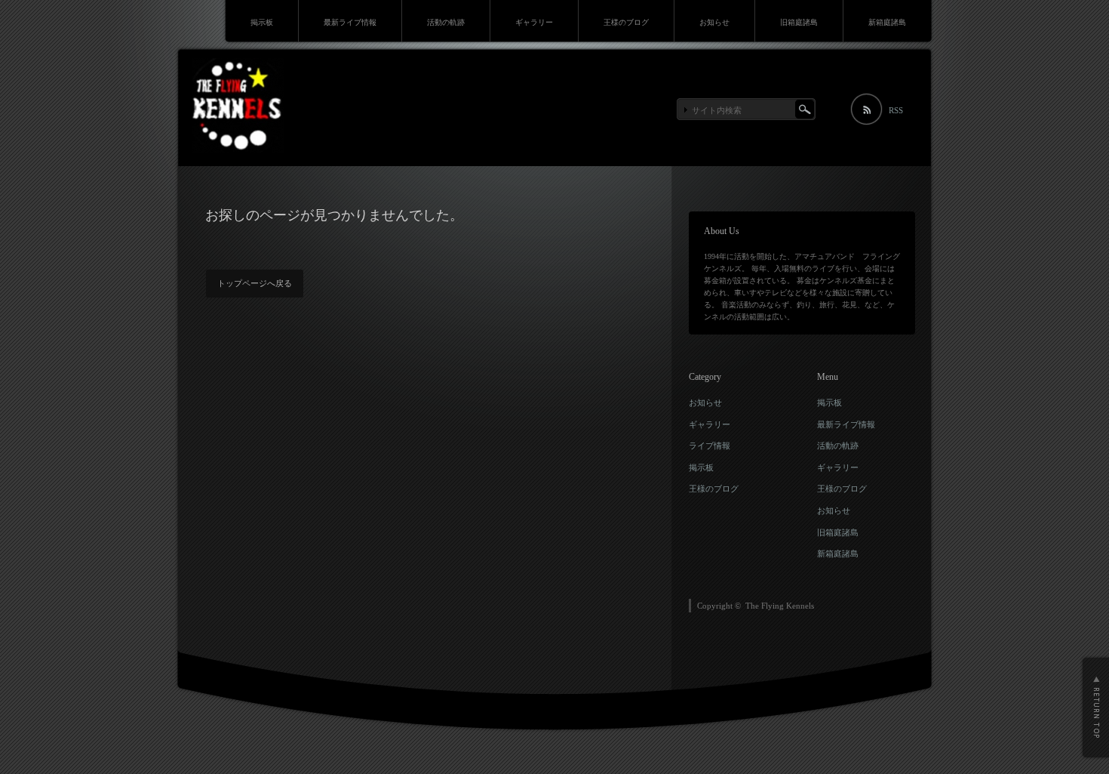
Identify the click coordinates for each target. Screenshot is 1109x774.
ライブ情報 (709, 445)
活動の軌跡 (446, 22)
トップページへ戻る (254, 283)
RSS (896, 110)
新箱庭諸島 (887, 22)
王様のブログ (626, 22)
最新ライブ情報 (350, 22)
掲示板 (261, 22)
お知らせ (714, 22)
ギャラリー (534, 22)
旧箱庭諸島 (799, 22)
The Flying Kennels (779, 605)
